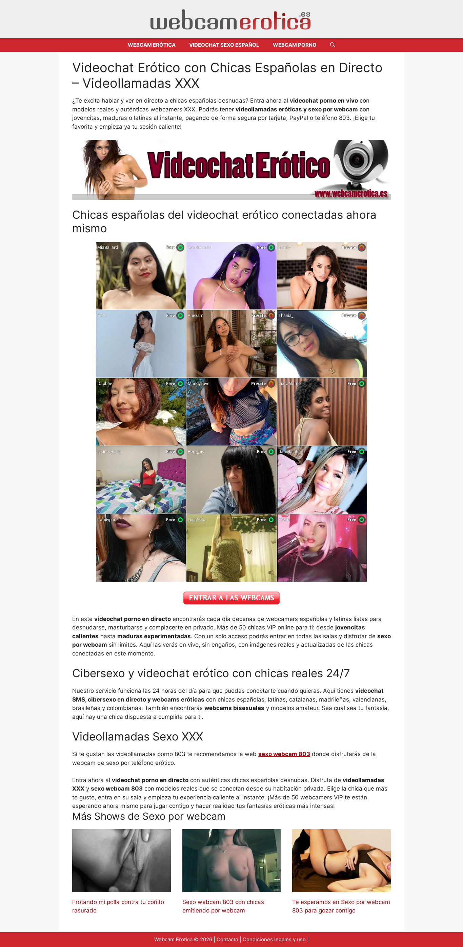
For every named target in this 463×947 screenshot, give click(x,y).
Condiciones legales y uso (274, 939)
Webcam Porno (295, 45)
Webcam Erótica (152, 45)
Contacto (227, 939)
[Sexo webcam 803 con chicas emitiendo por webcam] (231, 887)
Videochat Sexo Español (224, 45)
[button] (332, 45)
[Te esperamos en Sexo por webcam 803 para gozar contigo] (341, 887)
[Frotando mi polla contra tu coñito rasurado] (121, 887)
